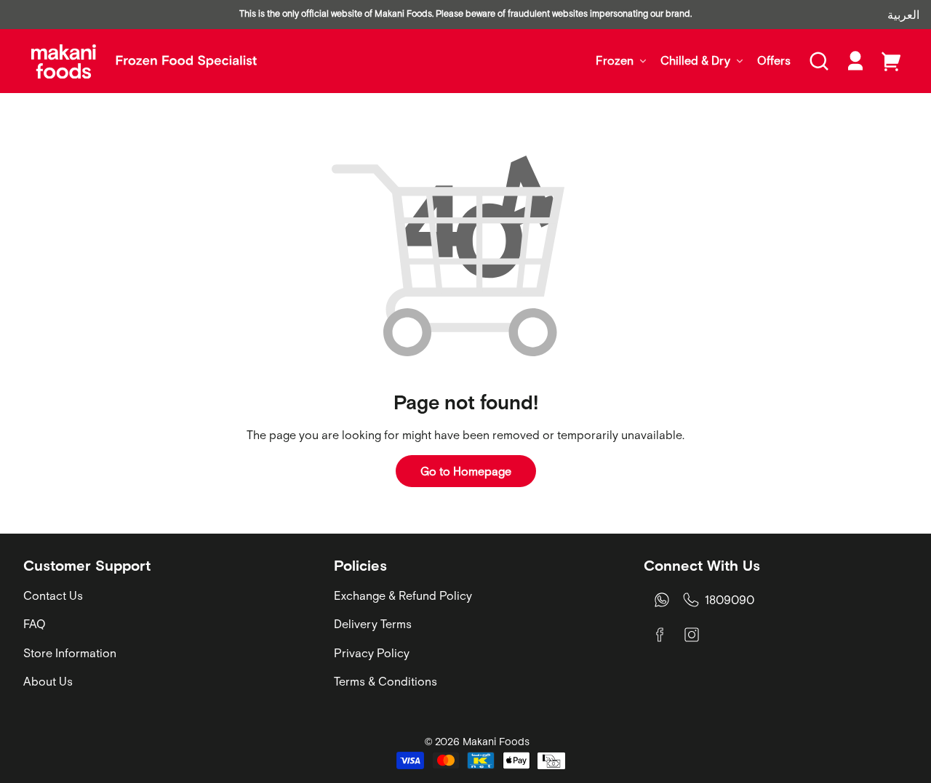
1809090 (729, 599)
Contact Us (53, 595)
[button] (819, 61)
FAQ (34, 623)
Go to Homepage (465, 471)
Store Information (69, 652)
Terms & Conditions (385, 681)
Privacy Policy (371, 652)
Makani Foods (496, 741)
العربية (903, 14)
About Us (48, 681)
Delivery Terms (373, 623)
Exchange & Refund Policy (403, 595)
